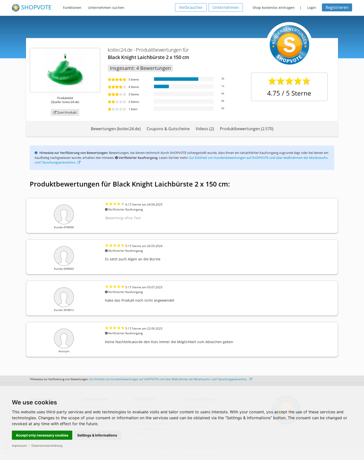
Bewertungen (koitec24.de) (116, 128)
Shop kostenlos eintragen (274, 7)
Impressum (19, 445)
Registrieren (337, 7)
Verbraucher (191, 7)
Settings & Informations (97, 435)
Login (311, 7)
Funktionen (72, 7)
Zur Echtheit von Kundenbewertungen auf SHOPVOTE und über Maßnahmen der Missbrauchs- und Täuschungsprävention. (168, 379)
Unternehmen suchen (106, 7)
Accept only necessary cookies (42, 435)
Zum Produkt (66, 112)
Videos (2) (205, 128)
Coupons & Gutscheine (168, 128)
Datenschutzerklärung (46, 445)
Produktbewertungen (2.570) (246, 128)
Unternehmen (225, 7)
